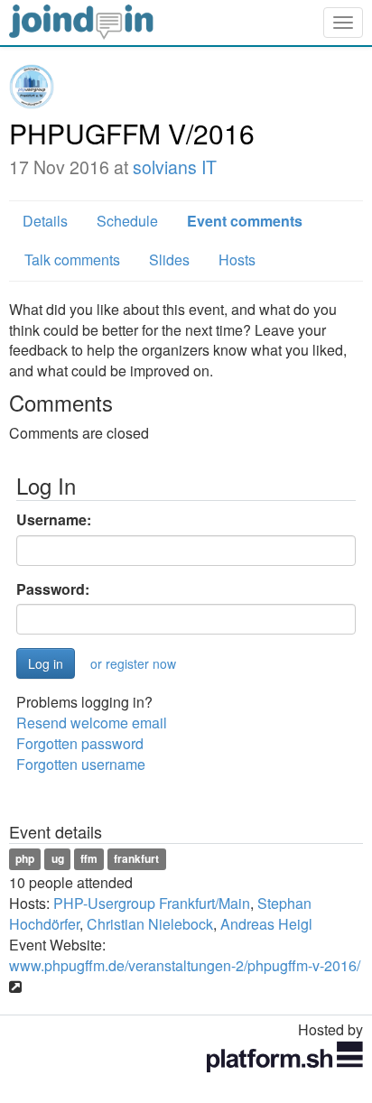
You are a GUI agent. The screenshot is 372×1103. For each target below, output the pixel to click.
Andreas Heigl (266, 923)
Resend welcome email (91, 722)
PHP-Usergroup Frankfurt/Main (151, 903)
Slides (169, 259)
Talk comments (72, 259)
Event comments (244, 220)
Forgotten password (80, 743)
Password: (52, 589)
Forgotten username (80, 764)
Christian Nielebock (150, 923)
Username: (53, 520)
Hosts (237, 259)
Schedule (127, 220)
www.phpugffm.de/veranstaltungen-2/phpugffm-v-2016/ (184, 965)
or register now (133, 663)
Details (45, 220)
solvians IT (175, 167)
